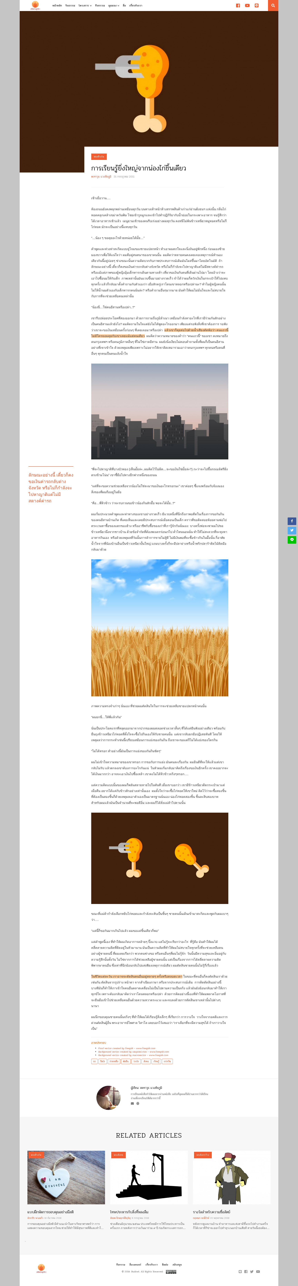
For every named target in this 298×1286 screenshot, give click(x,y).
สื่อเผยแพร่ (135, 1265)
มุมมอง (113, 5)
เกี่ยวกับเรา (135, 5)
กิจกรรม (100, 5)
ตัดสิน (126, 1061)
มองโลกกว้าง (203, 1154)
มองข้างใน (99, 156)
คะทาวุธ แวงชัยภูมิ (101, 176)
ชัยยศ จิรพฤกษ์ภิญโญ (120, 1218)
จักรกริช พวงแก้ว (35, 1218)
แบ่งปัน (167, 1061)
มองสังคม (118, 1154)
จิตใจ (102, 1061)
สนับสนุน (177, 1265)
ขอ (94, 1061)
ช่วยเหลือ (114, 1061)
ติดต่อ (165, 1265)
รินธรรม (70, 5)
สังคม (146, 1061)
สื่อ (124, 5)
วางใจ (136, 1061)
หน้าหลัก (57, 5)
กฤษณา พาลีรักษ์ (201, 1218)
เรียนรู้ (156, 1061)
